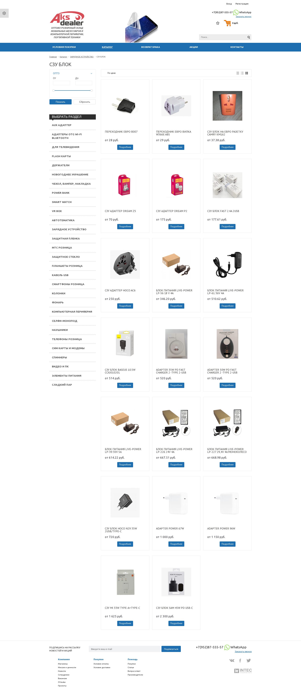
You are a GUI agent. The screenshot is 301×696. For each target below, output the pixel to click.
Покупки (98, 659)
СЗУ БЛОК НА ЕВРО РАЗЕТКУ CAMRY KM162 (225, 130)
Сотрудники (63, 675)
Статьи (131, 667)
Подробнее (125, 144)
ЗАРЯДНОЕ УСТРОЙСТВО (82, 54)
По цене (111, 70)
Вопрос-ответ (134, 671)
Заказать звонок (243, 15)
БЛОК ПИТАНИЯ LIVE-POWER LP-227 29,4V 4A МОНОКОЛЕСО (227, 448)
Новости (62, 671)
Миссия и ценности (67, 667)
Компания (64, 659)
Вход (229, 4)
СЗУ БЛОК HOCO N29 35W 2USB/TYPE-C (121, 527)
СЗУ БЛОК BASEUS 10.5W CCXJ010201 (120, 368)
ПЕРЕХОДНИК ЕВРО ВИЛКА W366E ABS (173, 130)
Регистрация (242, 4)
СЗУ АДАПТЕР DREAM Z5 (120, 208)
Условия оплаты (101, 664)
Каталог (63, 54)
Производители (135, 675)
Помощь (133, 659)
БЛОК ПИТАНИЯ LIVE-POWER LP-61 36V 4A (225, 289)
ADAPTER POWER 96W (221, 526)
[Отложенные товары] (218, 22)
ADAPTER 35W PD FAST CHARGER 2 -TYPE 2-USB (171, 368)
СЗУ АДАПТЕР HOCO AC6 (120, 288)
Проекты (62, 686)
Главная (53, 54)
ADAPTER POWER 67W (170, 526)
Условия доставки (102, 667)
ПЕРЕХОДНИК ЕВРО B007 (121, 129)
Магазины (63, 664)
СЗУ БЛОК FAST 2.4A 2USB (223, 208)
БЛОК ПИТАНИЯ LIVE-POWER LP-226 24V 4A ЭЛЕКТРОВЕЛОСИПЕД (174, 448)
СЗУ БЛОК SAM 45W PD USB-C (174, 605)
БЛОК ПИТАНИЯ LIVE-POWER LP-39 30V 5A (123, 448)
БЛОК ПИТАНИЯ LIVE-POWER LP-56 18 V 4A (174, 289)
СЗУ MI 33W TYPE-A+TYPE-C (122, 605)
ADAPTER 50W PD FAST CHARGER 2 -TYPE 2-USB (222, 368)
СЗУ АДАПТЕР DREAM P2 (171, 208)
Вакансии (62, 678)
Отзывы (62, 682)
